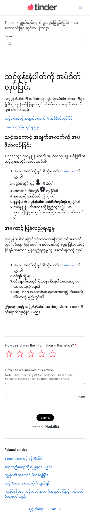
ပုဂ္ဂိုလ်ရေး (36, 509)
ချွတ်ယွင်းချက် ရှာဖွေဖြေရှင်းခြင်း (44, 22)
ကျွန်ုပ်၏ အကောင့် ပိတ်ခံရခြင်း (26, 475)
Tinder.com (68, 171)
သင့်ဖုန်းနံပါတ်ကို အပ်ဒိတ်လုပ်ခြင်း (43, 82)
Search (9, 36)
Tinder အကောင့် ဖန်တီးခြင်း (24, 458)
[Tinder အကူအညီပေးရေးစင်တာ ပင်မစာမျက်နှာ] (42, 9)
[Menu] (80, 7)
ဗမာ (54, 509)
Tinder (9, 22)
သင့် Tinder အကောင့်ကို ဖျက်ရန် (27, 483)
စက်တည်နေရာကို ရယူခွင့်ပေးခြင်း (28, 467)
